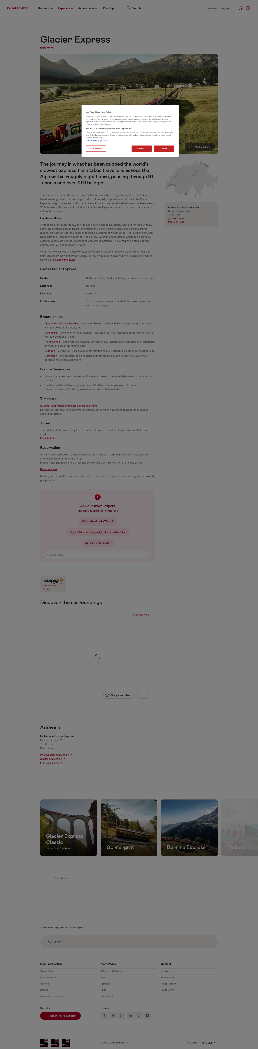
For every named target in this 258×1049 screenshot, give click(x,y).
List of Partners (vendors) (97, 141)
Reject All (141, 149)
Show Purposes (96, 149)
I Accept (164, 149)
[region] (130, 131)
